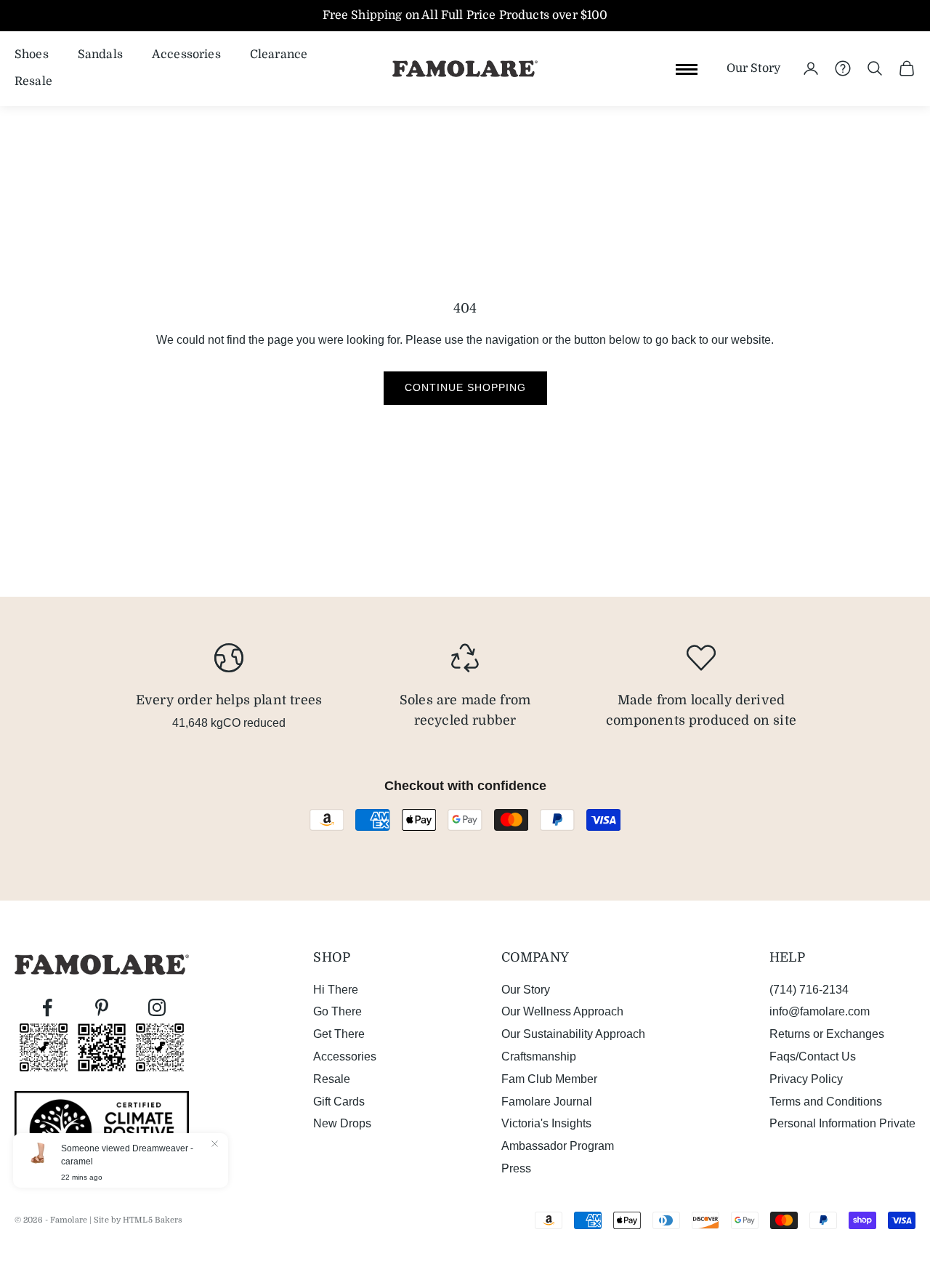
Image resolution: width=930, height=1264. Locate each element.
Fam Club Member (549, 1079)
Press (516, 1168)
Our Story (753, 68)
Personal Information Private (842, 1123)
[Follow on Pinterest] (102, 1007)
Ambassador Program (557, 1146)
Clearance (278, 54)
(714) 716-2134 (809, 989)
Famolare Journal (546, 1101)
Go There (337, 1011)
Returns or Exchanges (826, 1034)
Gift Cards (339, 1101)
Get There (339, 1034)
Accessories (186, 54)
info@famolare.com (819, 1011)
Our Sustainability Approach (573, 1034)
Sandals (100, 54)
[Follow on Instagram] (157, 1007)
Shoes (32, 54)
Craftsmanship (538, 1056)
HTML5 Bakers (152, 1220)
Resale (33, 81)
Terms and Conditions (825, 1101)
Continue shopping (465, 387)
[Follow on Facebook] (47, 1007)
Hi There (335, 989)
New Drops (342, 1123)
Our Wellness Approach (562, 1011)
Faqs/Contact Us (812, 1056)
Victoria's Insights (546, 1123)
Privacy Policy (806, 1079)
